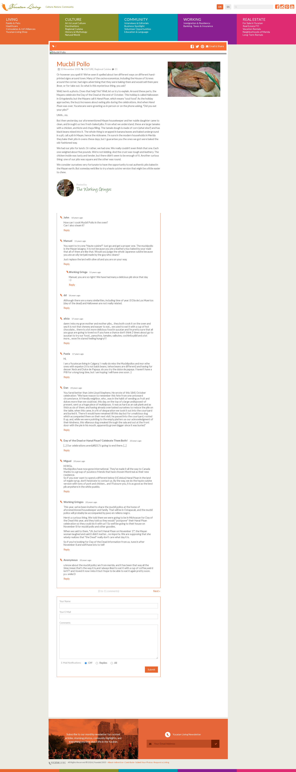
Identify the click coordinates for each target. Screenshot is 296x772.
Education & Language (136, 32)
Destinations (72, 26)
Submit (151, 669)
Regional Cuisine (74, 29)
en (219, 6)
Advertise (118, 762)
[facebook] (192, 46)
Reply (67, 230)
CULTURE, (89, 69)
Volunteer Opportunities (137, 29)
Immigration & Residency (196, 23)
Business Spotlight (134, 26)
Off (90, 662)
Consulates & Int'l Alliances (20, 29)
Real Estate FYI (251, 26)
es (228, 6)
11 (116, 69)
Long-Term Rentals (253, 34)
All (115, 662)
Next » (156, 591)
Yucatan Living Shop (16, 32)
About (110, 762)
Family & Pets (13, 23)
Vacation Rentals (252, 29)
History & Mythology (76, 32)
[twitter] (197, 46)
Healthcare (12, 26)
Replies (103, 662)
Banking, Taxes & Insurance (198, 26)
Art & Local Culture (75, 23)
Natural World (72, 34)
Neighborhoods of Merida (256, 32)
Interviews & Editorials (136, 23)
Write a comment (148, 210)
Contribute (129, 762)
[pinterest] (202, 46)
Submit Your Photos (144, 762)
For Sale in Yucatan (253, 23)
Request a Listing (161, 762)
